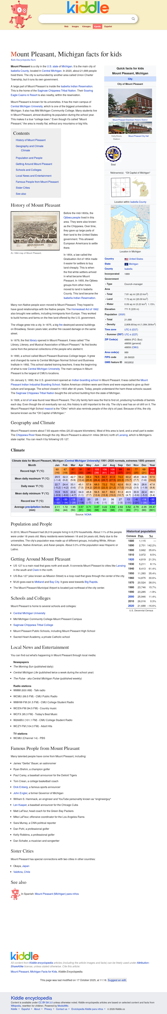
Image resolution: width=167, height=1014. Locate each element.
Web (66, 26)
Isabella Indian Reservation (76, 86)
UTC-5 (127, 329)
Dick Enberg (20, 787)
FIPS (107, 357)
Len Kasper (20, 805)
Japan (25, 866)
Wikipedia (16, 1005)
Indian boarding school (85, 380)
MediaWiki (63, 1005)
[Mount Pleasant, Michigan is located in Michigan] (130, 226)
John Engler (20, 793)
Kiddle (14, 1009)
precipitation (33, 507)
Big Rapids (91, 582)
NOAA (87, 514)
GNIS (107, 362)
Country (109, 258)
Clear (126, 19)
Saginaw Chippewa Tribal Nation (57, 90)
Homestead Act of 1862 (85, 309)
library (33, 340)
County (109, 268)
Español (108, 26)
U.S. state (52, 66)
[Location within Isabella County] (130, 187)
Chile (27, 872)
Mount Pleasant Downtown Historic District (130, 119)
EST (135, 329)
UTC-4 (127, 334)
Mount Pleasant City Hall (139, 136)
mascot (49, 408)
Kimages (86, 26)
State (108, 263)
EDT (135, 334)
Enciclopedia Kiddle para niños (87, 1009)
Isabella (128, 268)
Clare (35, 570)
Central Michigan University (27, 106)
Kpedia (97, 26)
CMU (135, 347)
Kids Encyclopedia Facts (23, 59)
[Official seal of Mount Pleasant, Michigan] (113, 153)
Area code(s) (112, 352)
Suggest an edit (117, 980)
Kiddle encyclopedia (41, 963)
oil (30, 400)
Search (133, 18)
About (37, 1009)
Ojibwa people (72, 217)
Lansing (123, 435)
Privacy (48, 1009)
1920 (131, 559)
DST (120, 334)
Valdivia (18, 872)
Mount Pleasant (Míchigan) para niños (57, 894)
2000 (131, 596)
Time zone (110, 329)
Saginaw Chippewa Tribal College (33, 625)
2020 (121, 314)
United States (136, 258)
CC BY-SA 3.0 (45, 1002)
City (130, 78)
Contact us (61, 1009)
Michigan (133, 263)
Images (75, 26)
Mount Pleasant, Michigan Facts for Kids (34, 971)
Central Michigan (52, 71)
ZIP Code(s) (111, 339)
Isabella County (138, 201)
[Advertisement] (83, 39)
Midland (39, 582)
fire (61, 325)
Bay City (54, 582)
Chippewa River (25, 435)
